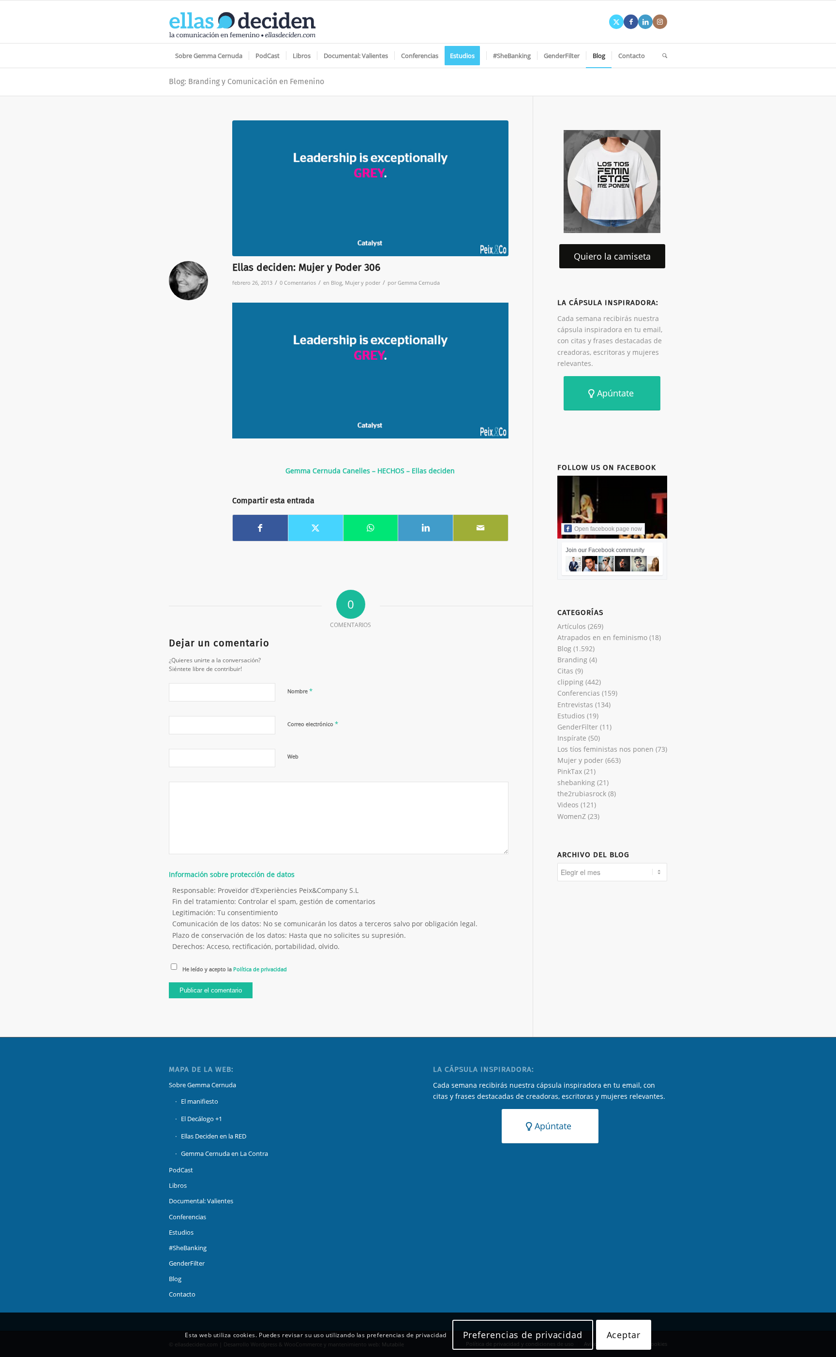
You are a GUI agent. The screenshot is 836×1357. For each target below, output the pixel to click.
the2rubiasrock (581, 793)
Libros (178, 1185)
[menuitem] (209, 56)
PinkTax (569, 771)
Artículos (571, 626)
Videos (568, 804)
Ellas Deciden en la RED (213, 1136)
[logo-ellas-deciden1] (242, 21)
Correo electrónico (312, 723)
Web (293, 756)
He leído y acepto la (234, 969)
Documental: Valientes (201, 1200)
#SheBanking (188, 1247)
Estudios (571, 715)
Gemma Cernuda (419, 282)
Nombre (300, 690)
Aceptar (624, 1335)
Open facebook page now (608, 528)
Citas (565, 670)
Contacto (182, 1294)
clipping (570, 681)
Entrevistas (575, 704)
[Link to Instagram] (660, 22)
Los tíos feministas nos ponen (605, 749)
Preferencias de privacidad (522, 1335)
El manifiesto (199, 1101)
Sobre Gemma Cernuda (202, 1084)
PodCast (181, 1170)
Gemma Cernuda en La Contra (224, 1153)
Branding (572, 659)
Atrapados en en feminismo (602, 637)
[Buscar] (661, 56)
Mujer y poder (362, 282)
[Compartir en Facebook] (260, 528)
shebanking (576, 782)
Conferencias (578, 693)
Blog (336, 282)
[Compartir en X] (315, 528)
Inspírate (571, 738)
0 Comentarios (298, 282)
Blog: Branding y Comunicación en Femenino (246, 81)
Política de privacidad (260, 969)
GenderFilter (577, 726)
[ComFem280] (370, 188)
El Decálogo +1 (201, 1118)
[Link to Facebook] (631, 22)
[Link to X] (616, 22)
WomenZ (571, 816)
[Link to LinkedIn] (645, 22)
